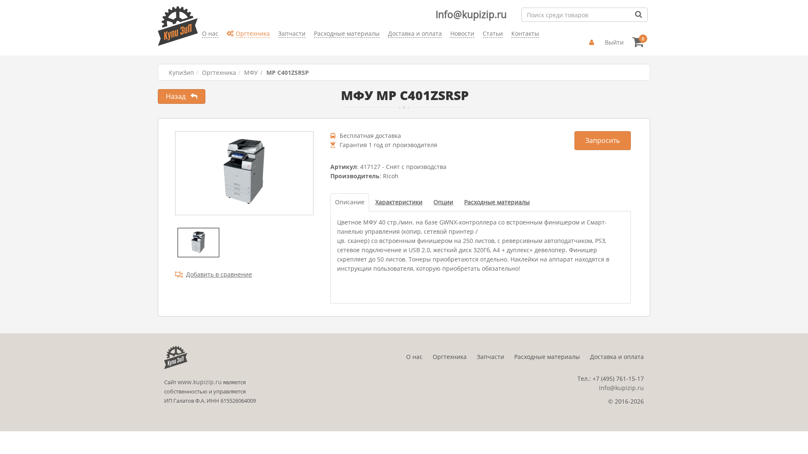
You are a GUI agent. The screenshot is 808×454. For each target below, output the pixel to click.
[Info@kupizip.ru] (202, 46)
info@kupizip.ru (621, 388)
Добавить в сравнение (219, 274)
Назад (178, 96)
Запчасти (490, 357)
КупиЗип (181, 73)
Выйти (614, 42)
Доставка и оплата (617, 357)
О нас (414, 357)
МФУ (251, 73)
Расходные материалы (547, 357)
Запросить (602, 140)
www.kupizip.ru (200, 382)
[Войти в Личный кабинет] (593, 42)
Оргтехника (219, 73)
